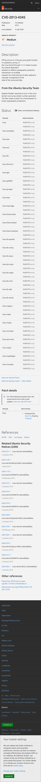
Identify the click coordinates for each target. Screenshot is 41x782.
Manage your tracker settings (14, 771)
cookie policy (18, 765)
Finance (4, 716)
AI (2, 696)
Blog (29, 730)
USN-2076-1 (6, 503)
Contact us (7, 725)
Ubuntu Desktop (8, 645)
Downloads (6, 675)
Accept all (8, 776)
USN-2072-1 (6, 555)
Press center (15, 733)
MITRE (4, 437)
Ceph (4, 610)
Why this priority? (8, 45)
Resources (5, 733)
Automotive (6, 712)
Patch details (26, 381)
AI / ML (4, 625)
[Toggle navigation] (38, 8)
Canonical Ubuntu (8, 2)
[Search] (31, 3)
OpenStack (6, 605)
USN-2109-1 (6, 526)
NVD (10, 437)
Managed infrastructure (11, 620)
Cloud (4, 655)
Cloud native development (25, 702)
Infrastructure (15, 696)
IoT (3, 635)
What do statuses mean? (11, 381)
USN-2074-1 (6, 491)
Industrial (15, 712)
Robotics (5, 630)
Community (14, 730)
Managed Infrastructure (10, 699)
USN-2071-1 (6, 451)
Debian (26, 437)
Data (6, 696)
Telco (34, 712)
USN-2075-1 (6, 483)
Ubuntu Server (7, 650)
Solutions (5, 691)
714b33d (28, 418)
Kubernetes (6, 615)
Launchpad (18, 437)
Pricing (4, 686)
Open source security (29, 699)
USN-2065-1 (6, 566)
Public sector (25, 712)
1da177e (28, 416)
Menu (37, 3)
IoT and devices (7, 702)
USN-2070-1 (6, 543)
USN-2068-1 (6, 515)
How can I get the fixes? (10, 378)
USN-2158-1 (6, 460)
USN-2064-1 (6, 535)
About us (5, 730)
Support (5, 681)
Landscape (6, 665)
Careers (23, 730)
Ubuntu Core (6, 640)
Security (5, 660)
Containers (6, 670)
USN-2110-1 (6, 471)
